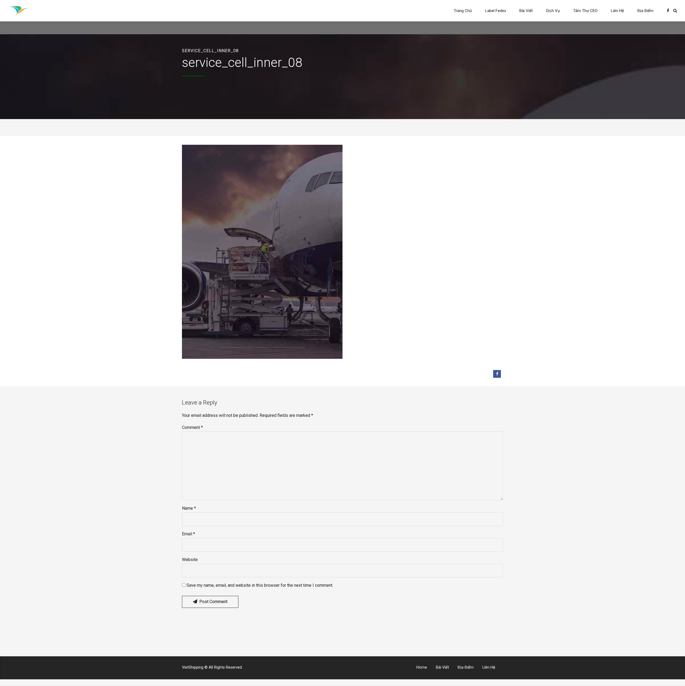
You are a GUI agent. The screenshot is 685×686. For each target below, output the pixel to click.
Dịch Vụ (553, 10)
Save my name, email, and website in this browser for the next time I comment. (260, 585)
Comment (192, 427)
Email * (188, 533)
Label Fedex (495, 10)
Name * (189, 508)
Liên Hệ (617, 10)
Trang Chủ (463, 10)
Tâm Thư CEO (585, 10)
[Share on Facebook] (497, 374)
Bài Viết (526, 10)
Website (190, 559)
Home (421, 667)
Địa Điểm (645, 10)
